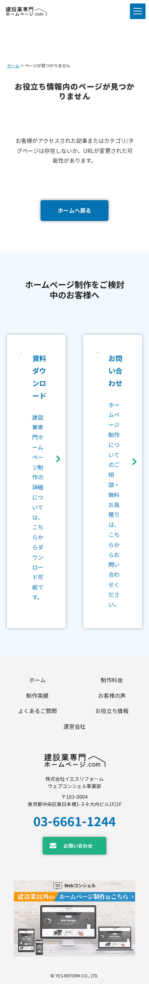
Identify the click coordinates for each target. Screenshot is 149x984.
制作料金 (112, 680)
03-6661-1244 (74, 821)
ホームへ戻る (74, 210)
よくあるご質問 (37, 711)
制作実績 (37, 695)
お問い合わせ (78, 845)
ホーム (13, 65)
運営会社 (74, 726)
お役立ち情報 (112, 711)
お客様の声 (112, 695)
